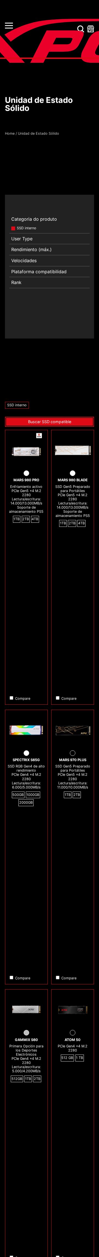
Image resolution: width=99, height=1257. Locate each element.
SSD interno (26, 228)
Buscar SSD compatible (49, 421)
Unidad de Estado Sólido (38, 133)
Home (10, 133)
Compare (22, 698)
